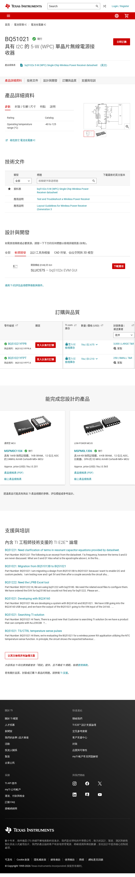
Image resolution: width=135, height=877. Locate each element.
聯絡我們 (77, 718)
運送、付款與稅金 (15, 795)
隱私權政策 (40, 859)
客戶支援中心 (79, 737)
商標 (81, 859)
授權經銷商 (11, 808)
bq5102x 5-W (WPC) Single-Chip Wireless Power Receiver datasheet (61, 65)
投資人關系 (11, 750)
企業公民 (10, 762)
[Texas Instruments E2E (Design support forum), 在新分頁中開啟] (87, 795)
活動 (7, 743)
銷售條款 (55, 859)
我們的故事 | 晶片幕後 (17, 737)
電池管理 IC (20, 24)
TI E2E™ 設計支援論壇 (84, 724)
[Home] (23, 6)
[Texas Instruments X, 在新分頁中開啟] (100, 784)
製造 (7, 756)
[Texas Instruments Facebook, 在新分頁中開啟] (87, 784)
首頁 (7, 24)
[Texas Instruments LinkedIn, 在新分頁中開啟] (74, 795)
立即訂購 (122, 41)
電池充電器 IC (38, 24)
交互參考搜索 (79, 731)
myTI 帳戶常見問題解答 (85, 756)
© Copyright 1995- (18, 866)
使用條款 (83, 665)
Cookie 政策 (23, 859)
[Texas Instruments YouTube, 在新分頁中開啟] (100, 795)
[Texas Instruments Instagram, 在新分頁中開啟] (74, 784)
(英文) (103, 65)
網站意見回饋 (95, 859)
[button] (8, 15)
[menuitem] (117, 15)
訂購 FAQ (10, 802)
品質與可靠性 (79, 750)
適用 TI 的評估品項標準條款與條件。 (25, 285)
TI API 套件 (11, 783)
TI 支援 (64, 672)
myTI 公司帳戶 (13, 789)
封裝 (74, 743)
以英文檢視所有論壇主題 (21, 655)
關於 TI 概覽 (11, 718)
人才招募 (10, 724)
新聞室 (8, 731)
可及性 (8, 859)
